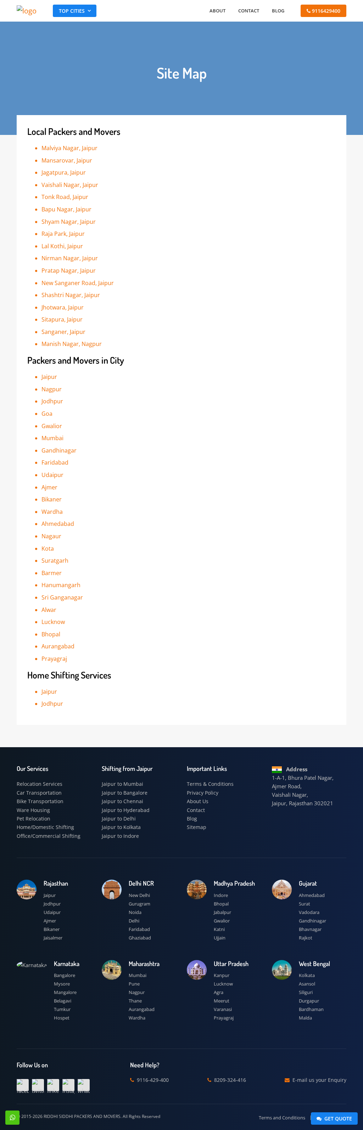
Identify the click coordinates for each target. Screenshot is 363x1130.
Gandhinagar (312, 921)
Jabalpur (222, 912)
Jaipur (50, 895)
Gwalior (222, 921)
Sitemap (196, 827)
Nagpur (137, 992)
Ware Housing (33, 810)
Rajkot (305, 938)
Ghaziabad (140, 938)
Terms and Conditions (282, 1117)
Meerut (221, 1001)
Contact (248, 10)
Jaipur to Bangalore (124, 792)
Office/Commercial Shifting (48, 836)
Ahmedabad (312, 895)
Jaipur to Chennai (122, 801)
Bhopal (221, 904)
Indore (221, 895)
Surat (304, 904)
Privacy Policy (202, 792)
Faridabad (139, 929)
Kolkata (307, 975)
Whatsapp (12, 1118)
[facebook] (23, 1085)
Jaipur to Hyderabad (126, 810)
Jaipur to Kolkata (121, 827)
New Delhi (139, 895)
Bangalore (64, 975)
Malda (305, 1018)
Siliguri (306, 992)
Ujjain (219, 938)
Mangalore (65, 992)
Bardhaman (311, 1009)
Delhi (134, 921)
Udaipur (52, 912)
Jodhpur (52, 904)
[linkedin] (53, 1085)
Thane (135, 1001)
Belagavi (62, 1001)
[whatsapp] (84, 1085)
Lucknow (223, 984)
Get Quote (337, 1118)
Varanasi (223, 1009)
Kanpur (221, 975)
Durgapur (309, 1001)
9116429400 (325, 10)
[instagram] (68, 1085)
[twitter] (38, 1085)
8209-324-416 (229, 1080)
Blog (278, 10)
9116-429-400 (152, 1080)
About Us (197, 801)
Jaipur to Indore (120, 836)
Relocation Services (39, 783)
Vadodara (309, 912)
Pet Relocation (33, 818)
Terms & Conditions (210, 783)
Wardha (137, 1018)
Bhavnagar (310, 929)
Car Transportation (39, 792)
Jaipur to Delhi (119, 818)
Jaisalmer (53, 938)
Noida (135, 912)
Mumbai (137, 975)
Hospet (61, 1018)
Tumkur (62, 1009)
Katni (219, 929)
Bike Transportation (40, 801)
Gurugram (139, 904)
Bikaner (52, 929)
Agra (218, 992)
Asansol (307, 984)
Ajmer (50, 921)
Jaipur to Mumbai (122, 783)
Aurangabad (142, 1009)
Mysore (62, 984)
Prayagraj (224, 1018)
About (217, 10)
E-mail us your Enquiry (318, 1080)
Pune (134, 984)
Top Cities (72, 10)
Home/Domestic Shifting (45, 827)
